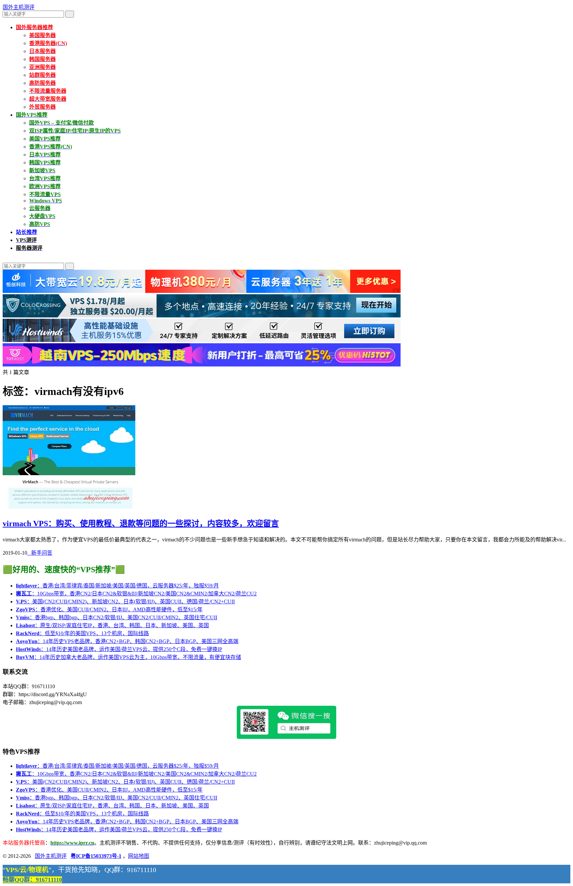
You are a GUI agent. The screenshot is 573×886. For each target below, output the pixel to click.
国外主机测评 (18, 7)
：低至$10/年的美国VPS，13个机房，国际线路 (82, 633)
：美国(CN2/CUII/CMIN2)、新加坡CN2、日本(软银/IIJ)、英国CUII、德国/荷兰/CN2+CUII (125, 601)
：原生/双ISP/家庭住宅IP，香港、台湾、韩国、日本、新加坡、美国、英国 (112, 625)
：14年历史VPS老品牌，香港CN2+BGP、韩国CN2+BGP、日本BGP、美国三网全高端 (127, 641)
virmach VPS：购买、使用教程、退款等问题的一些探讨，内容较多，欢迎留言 (141, 523)
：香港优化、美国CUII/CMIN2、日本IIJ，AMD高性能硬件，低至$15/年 (109, 609)
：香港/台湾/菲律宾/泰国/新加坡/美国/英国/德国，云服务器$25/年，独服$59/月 (117, 585)
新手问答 (39, 553)
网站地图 (138, 856)
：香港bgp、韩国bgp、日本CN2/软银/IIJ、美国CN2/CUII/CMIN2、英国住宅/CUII (116, 617)
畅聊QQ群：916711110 (32, 879)
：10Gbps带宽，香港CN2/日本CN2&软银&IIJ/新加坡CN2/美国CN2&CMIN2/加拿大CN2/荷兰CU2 (136, 593)
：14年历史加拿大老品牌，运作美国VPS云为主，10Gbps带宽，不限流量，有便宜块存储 (128, 657)
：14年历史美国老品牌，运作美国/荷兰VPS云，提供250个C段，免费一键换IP (119, 649)
